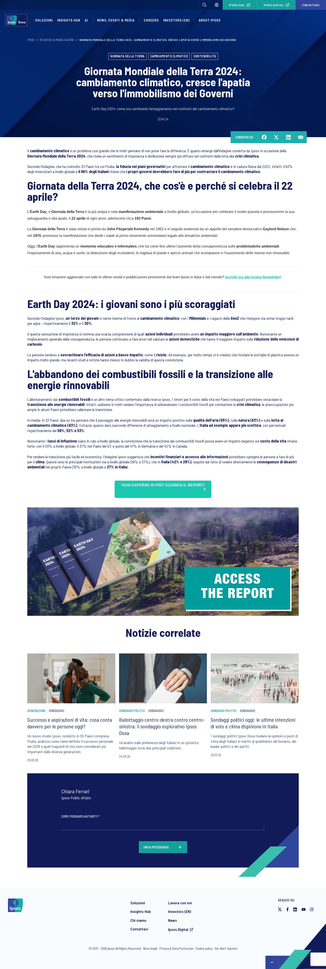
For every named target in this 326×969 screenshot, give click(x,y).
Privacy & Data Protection (176, 948)
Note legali (150, 948)
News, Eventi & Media (116, 20)
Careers (151, 20)
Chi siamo (138, 920)
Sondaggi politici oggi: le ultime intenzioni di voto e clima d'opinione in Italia (253, 722)
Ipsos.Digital (273, 5)
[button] (204, 5)
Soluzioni (44, 20)
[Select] (217, 5)
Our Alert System (226, 948)
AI (86, 20)
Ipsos (31, 40)
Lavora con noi (180, 902)
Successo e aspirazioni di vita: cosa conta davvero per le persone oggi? (69, 722)
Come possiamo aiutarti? (80, 816)
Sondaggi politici (132, 711)
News (172, 920)
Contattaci (311, 5)
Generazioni (36, 711)
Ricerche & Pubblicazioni (57, 40)
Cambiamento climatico (169, 56)
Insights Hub (68, 20)
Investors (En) (176, 20)
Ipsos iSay (237, 5)
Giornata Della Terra (127, 56)
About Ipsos (210, 20)
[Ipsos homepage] (17, 20)
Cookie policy (204, 948)
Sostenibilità (205, 56)
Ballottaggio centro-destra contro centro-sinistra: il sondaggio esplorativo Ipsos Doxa (161, 726)
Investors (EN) (179, 911)
